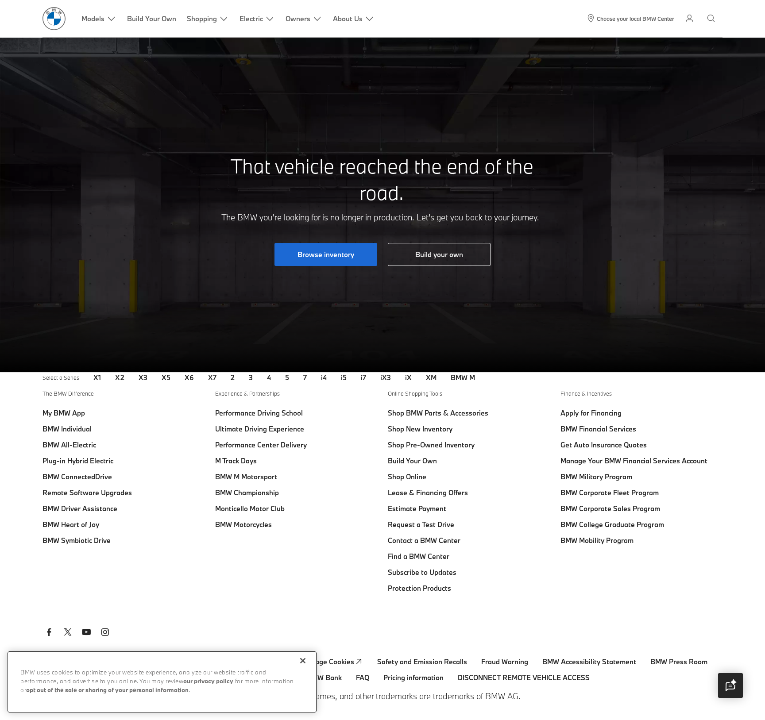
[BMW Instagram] (105, 633)
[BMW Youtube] (86, 633)
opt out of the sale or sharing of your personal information (107, 690)
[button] (730, 685)
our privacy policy (208, 682)
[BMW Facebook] (49, 633)
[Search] (711, 18)
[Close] (303, 660)
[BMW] (54, 18)
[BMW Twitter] (67, 633)
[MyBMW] (690, 18)
